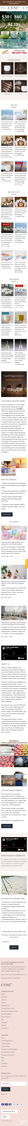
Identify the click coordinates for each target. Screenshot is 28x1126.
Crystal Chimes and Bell (7, 1052)
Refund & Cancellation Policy (9, 1011)
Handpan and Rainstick (7, 1055)
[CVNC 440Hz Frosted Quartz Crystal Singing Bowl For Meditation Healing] (7, 166)
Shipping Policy (5, 1005)
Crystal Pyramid (5, 1044)
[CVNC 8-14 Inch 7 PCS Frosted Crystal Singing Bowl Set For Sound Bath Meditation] (21, 140)
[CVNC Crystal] (14, 7)
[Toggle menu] (1, 7)
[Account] (23, 7)
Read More (7, 514)
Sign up (14, 947)
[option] (14, 30)
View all (14, 107)
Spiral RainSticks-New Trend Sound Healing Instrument (13, 623)
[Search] (5, 7)
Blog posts (14, 522)
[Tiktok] (6, 1094)
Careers (3, 1003)
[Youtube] (1, 1094)
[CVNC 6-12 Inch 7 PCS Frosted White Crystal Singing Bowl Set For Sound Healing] (7, 115)
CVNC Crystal (8, 1121)
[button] (11, 46)
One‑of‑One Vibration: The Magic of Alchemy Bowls (12, 543)
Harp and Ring (5, 1046)
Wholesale (4, 1022)
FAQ (2, 1020)
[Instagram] (4, 1094)
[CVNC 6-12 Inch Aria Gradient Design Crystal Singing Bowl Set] (7, 255)
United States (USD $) (9, 1111)
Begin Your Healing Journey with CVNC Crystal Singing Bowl (13, 583)
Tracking (3, 1025)
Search (3, 994)
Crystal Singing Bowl (7, 1041)
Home (3, 1038)
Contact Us (4, 997)
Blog (2, 1058)
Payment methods (6, 1014)
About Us (3, 1000)
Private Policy (5, 1028)
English (5, 1117)
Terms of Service (5, 1017)
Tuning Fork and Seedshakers (9, 1049)
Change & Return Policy (7, 1008)
